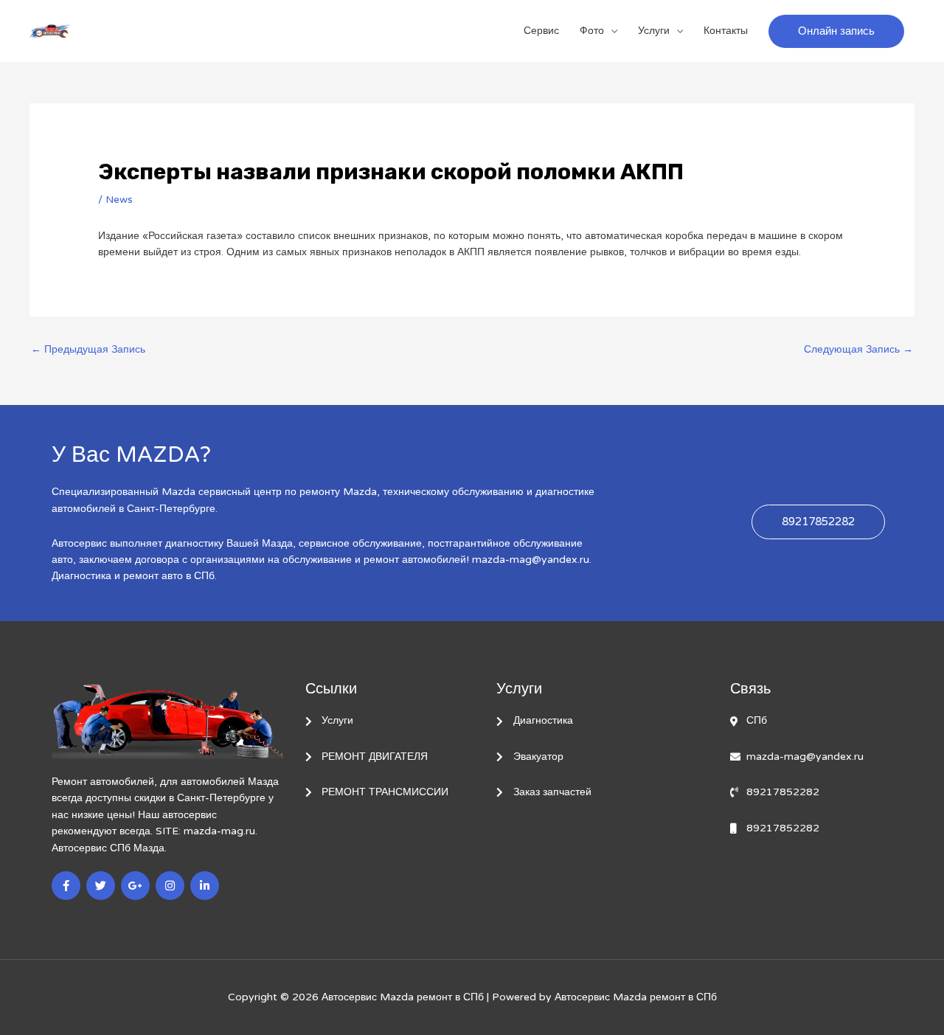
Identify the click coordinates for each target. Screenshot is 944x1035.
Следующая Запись (858, 349)
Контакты (726, 30)
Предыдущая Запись (88, 349)
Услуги (654, 30)
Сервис (541, 30)
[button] (836, 31)
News (119, 199)
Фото (592, 30)
